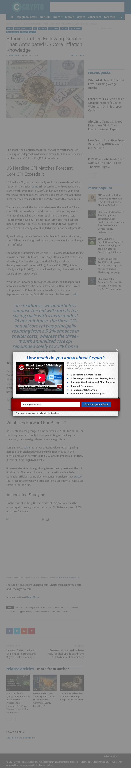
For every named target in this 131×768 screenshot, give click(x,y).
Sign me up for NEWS (96, 404)
